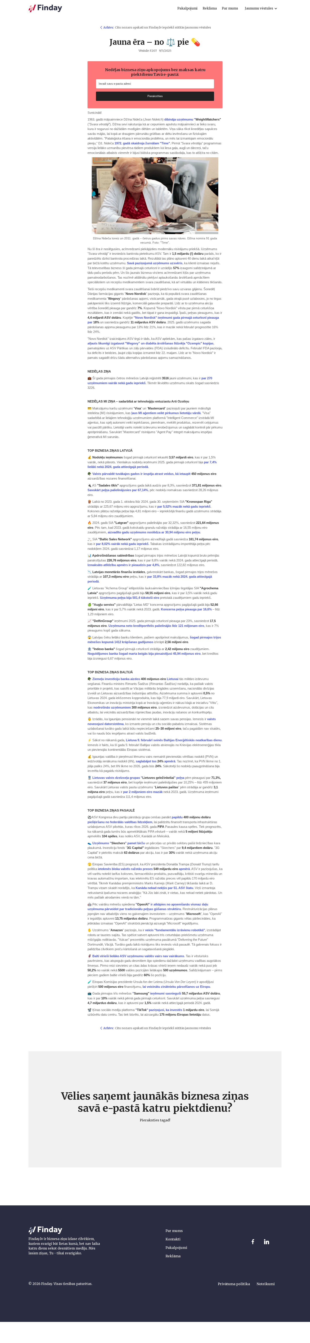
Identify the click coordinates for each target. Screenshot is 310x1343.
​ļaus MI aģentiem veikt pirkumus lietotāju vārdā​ (166, 413)
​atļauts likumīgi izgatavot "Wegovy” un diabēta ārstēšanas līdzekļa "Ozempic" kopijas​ (150, 343)
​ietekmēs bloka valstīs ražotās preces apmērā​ (144, 869)
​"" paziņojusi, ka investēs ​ (169, 1010)
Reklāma (173, 1256)
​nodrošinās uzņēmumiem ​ (125, 707)
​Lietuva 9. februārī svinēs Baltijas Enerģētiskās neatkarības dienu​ (174, 740)
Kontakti (173, 1239)
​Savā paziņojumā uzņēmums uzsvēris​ (154, 263)
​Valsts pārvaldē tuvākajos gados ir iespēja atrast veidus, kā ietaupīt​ (141, 474)
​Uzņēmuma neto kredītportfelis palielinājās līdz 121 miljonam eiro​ (156, 625)
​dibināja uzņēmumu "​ (192, 119)
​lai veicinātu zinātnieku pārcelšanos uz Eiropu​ (176, 986)
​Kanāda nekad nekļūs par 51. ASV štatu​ (164, 888)
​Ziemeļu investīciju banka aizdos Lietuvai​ (135, 679)
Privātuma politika (234, 1284)
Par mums (174, 1231)
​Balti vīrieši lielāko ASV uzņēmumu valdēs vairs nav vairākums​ (138, 956)
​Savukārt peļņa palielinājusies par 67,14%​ (118, 490)
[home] (45, 8)
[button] (261, 8)
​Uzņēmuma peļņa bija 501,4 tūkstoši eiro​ (129, 597)
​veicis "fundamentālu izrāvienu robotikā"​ (175, 930)
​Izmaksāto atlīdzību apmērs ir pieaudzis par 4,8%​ (123, 565)
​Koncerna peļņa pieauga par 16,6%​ (186, 609)
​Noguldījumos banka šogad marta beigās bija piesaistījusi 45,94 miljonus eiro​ (144, 653)
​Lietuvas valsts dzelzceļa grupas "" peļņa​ (138, 777)
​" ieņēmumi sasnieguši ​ (176, 993)
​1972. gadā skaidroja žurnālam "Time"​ (142, 143)
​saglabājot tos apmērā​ (155, 761)
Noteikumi (266, 1284)
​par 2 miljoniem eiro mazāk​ (143, 792)
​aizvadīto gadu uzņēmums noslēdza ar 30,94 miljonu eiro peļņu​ (154, 532)
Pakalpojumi (176, 1247)
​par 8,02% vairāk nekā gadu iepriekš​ (122, 544)
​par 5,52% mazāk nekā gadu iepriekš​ (183, 506)
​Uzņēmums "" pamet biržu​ (118, 843)
